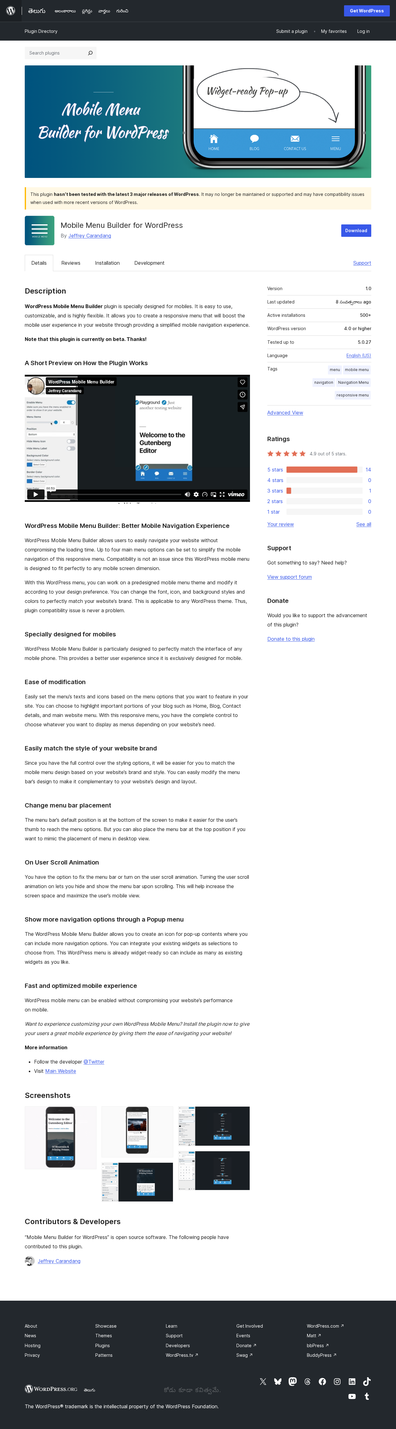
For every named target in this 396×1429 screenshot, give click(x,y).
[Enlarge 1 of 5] (88, 1115)
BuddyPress (322, 1355)
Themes (103, 1335)
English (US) (358, 355)
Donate (246, 1345)
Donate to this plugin (291, 639)
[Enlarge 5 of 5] (242, 1159)
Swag (244, 1355)
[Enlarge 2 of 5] (165, 1115)
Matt (314, 1335)
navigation (323, 382)
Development (149, 263)
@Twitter (94, 1062)
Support (362, 263)
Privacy (32, 1355)
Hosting (33, 1345)
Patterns (104, 1355)
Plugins (102, 1345)
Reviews (70, 263)
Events (243, 1335)
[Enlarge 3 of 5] (165, 1171)
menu (335, 369)
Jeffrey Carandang (89, 235)
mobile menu (357, 369)
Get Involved (249, 1326)
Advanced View (285, 412)
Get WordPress (367, 10)
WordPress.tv (182, 1355)
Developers (178, 1345)
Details (39, 263)
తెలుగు (89, 1389)
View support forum (289, 577)
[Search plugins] (90, 53)
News (30, 1335)
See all (363, 524)
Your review (280, 524)
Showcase (106, 1326)
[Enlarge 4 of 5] (242, 1115)
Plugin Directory (41, 31)
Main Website (60, 1071)
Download (356, 230)
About (31, 1326)
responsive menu (353, 395)
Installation (107, 263)
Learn (171, 1326)
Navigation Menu (353, 382)
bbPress (318, 1345)
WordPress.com (325, 1326)
